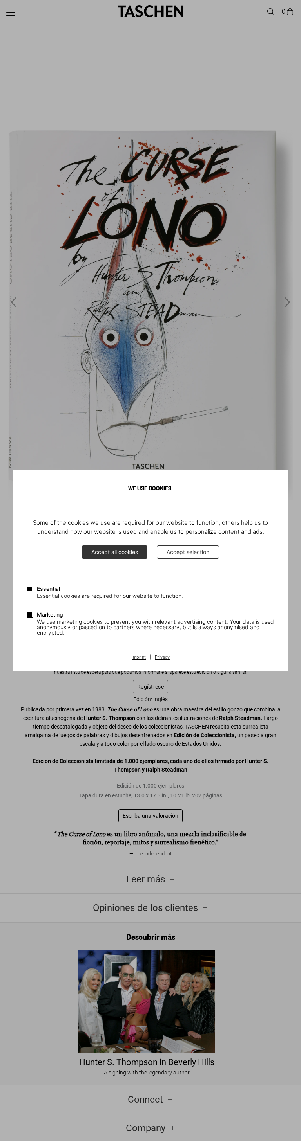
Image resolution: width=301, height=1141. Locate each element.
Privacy (162, 657)
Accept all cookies (114, 552)
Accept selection (188, 552)
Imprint (139, 657)
